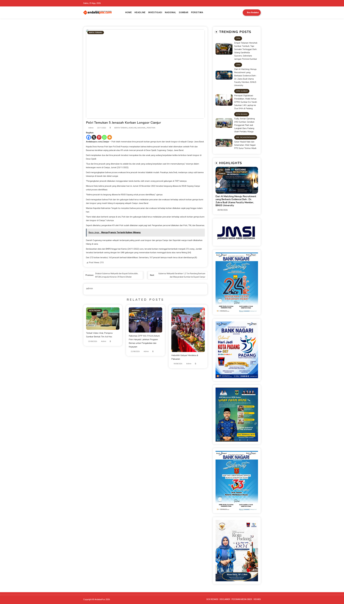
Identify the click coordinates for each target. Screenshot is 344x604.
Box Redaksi (253, 12)
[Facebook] (88, 137)
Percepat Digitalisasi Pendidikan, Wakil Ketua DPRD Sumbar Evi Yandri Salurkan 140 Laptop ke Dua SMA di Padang (245, 102)
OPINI (238, 38)
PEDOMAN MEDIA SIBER (242, 599)
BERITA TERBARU (95, 32)
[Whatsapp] (104, 137)
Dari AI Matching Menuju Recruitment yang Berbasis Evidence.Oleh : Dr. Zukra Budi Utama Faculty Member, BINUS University (245, 77)
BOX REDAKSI (212, 599)
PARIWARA (223, 174)
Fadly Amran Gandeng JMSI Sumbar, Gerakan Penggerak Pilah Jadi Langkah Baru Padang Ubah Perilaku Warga (244, 125)
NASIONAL (170, 12)
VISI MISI (257, 599)
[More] (109, 137)
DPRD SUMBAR (242, 91)
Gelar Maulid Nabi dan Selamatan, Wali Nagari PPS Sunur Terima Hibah (245, 145)
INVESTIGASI (155, 12)
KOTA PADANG (94, 311)
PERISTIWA (197, 12)
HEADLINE (140, 12)
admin (91, 128)
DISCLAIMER (225, 599)
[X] (94, 137)
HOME (128, 12)
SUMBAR (183, 12)
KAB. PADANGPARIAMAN (245, 137)
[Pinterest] (99, 137)
